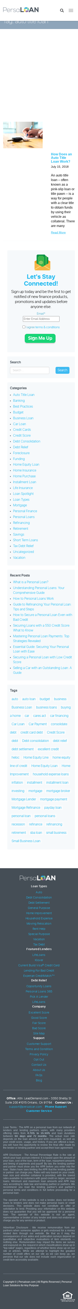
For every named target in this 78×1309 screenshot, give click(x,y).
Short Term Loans (25, 540)
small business (56, 832)
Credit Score (22, 435)
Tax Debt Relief (23, 546)
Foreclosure (21, 453)
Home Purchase (24, 476)
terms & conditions (47, 327)
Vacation (19, 557)
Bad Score (39, 1028)
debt (15, 741)
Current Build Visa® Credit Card (39, 965)
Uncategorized (23, 552)
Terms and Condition (39, 1049)
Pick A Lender (39, 996)
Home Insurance (24, 470)
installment (34, 782)
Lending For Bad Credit (39, 970)
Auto (39, 892)
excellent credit (48, 749)
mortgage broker (58, 791)
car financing (59, 715)
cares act (39, 715)
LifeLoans (39, 955)
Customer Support (39, 1044)
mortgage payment (53, 799)
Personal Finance (25, 511)
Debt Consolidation (26, 441)
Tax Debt (39, 944)
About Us (39, 1070)
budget (45, 699)
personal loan (21, 816)
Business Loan (23, 418)
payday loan (53, 807)
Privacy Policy (39, 1054)
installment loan (57, 782)
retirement (19, 832)
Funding (19, 459)
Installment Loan (24, 482)
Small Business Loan (26, 841)
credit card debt (32, 732)
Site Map (39, 1033)
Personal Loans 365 (39, 991)
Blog (39, 1080)
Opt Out (39, 1059)
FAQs (39, 1075)
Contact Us (39, 1064)
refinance (35, 824)
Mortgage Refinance (26, 807)
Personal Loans (24, 517)
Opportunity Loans (39, 986)
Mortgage (20, 505)
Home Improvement (39, 913)
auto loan (29, 699)
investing (18, 791)
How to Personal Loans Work (33, 598)
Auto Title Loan (24, 395)
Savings (18, 534)
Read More (58, 232)
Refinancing (21, 523)
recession (18, 824)
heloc (15, 757)
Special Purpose (39, 934)
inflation (17, 782)
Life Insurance (23, 488)
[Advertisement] (39, 78)
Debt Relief (20, 447)
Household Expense (39, 918)
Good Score (39, 1017)
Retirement (20, 528)
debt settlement (23, 749)
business (60, 699)
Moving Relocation (39, 923)
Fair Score (39, 1023)
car (27, 715)
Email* (41, 313)
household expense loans (51, 774)
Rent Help (39, 929)
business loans (46, 707)
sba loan (36, 832)
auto (15, 699)
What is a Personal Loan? (30, 582)
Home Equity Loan (26, 464)
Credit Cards (22, 429)
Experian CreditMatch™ (39, 975)
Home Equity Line (36, 757)
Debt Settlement (39, 902)
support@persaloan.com (25, 1106)
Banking (19, 400)
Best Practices (23, 406)
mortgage (35, 791)
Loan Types (21, 499)
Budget (18, 412)
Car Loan (19, 424)
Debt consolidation (35, 741)
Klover (39, 960)
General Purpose (39, 908)
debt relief (60, 741)
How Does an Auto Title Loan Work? (61, 157)
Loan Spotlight (23, 493)
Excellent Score (39, 1012)
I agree (42, 327)
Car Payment (38, 724)
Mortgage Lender (24, 799)
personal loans (45, 816)
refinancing (54, 824)
